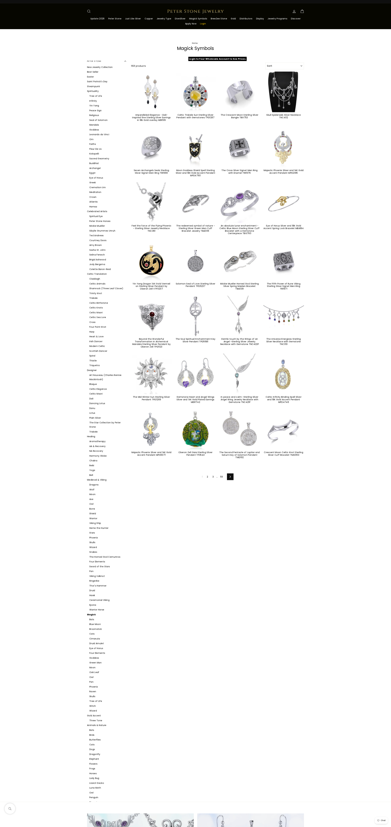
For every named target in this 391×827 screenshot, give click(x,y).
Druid (92, 590)
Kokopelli (94, 153)
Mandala (94, 124)
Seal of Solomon (98, 120)
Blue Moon (95, 624)
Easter (90, 76)
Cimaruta (94, 638)
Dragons (94, 484)
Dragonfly (94, 754)
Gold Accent (94, 715)
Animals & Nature (96, 725)
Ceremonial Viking (99, 600)
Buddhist (94, 163)
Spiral (92, 355)
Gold (233, 18)
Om (91, 139)
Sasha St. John (97, 250)
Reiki (91, 465)
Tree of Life (95, 96)
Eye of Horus (96, 177)
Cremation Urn (97, 187)
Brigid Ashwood (97, 259)
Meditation (95, 192)
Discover (296, 18)
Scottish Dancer (98, 351)
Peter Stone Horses (99, 221)
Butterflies (95, 739)
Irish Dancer (95, 341)
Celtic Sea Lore (97, 317)
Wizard (93, 547)
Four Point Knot (97, 326)
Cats (92, 633)
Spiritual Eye (96, 216)
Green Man (95, 662)
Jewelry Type (164, 18)
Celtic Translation (97, 273)
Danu (92, 408)
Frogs (92, 768)
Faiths (92, 144)
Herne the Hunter (99, 528)
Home (194, 43)
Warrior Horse (96, 609)
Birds (92, 735)
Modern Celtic (97, 346)
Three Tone (95, 720)
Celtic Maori (96, 312)
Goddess (94, 129)
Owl (91, 503)
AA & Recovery (97, 446)
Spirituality (93, 91)
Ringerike (94, 580)
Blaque (93, 384)
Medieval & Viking (96, 479)
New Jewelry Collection (100, 67)
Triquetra (94, 365)
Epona (92, 604)
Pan (91, 571)
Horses (93, 773)
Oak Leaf (94, 672)
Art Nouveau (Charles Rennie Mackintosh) (105, 377)
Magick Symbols (198, 18)
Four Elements (97, 561)
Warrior (93, 518)
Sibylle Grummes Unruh (102, 230)
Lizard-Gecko (96, 783)
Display (260, 18)
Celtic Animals (97, 283)
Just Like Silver (133, 18)
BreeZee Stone (219, 18)
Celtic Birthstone (98, 302)
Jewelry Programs (277, 18)
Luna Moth (95, 787)
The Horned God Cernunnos (104, 556)
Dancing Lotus (97, 403)
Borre (92, 508)
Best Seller (93, 71)
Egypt (92, 172)
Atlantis (93, 201)
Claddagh (94, 278)
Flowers (93, 763)
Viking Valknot (97, 576)
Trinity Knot (95, 293)
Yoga (92, 470)
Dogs (92, 749)
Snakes (93, 552)
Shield (92, 513)
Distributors (246, 18)
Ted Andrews (96, 235)
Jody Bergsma (97, 264)
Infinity (93, 100)
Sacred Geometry (99, 158)
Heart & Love (96, 336)
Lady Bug (94, 778)
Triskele (93, 298)
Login (203, 23)
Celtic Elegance (98, 389)
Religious (94, 115)
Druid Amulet (96, 643)
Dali (91, 398)
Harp (91, 331)
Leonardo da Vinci (99, 134)
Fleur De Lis (95, 148)
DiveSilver (180, 18)
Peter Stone (114, 18)
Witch (92, 706)
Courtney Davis (97, 240)
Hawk (92, 595)
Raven (92, 691)
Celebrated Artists (97, 211)
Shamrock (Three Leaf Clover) (106, 288)
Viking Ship (95, 523)
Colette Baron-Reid (100, 269)
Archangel (95, 168)
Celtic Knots (96, 307)
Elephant (94, 758)
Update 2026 (97, 18)
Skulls (92, 542)
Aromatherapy (97, 441)
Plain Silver (95, 417)
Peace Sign (95, 110)
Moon (92, 494)
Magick (91, 614)
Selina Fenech (97, 254)
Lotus (92, 412)
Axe (91, 499)
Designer (92, 370)
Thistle (93, 360)
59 (221, 476)
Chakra (93, 460)
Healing (91, 436)
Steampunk (93, 86)
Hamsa (93, 206)
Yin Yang (94, 105)
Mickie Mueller (97, 225)
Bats (91, 619)
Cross (92, 322)
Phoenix (93, 537)
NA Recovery (96, 450)
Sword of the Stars (99, 566)
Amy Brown (95, 245)
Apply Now (190, 23)
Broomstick (95, 629)
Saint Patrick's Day (97, 81)
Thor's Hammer (98, 585)
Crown (93, 197)
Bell (91, 475)
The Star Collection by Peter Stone (105, 424)
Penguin (93, 797)
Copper (149, 18)
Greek (92, 182)
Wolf (91, 489)
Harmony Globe (98, 455)
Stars (92, 532)
